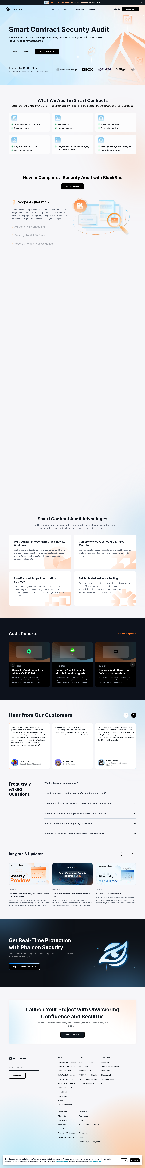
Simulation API (85, 1071)
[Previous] (12, 664)
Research (83, 1133)
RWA (103, 1083)
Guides (81, 1137)
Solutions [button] (67, 9)
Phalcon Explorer (86, 1062)
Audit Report (84, 1116)
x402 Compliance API (88, 1079)
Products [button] (55, 9)
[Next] (132, 664)
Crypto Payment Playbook (89, 1142)
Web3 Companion (65, 1105)
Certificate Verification (66, 1137)
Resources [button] (79, 9)
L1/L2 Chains (106, 1071)
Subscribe (17, 1076)
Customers (62, 1120)
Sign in (117, 9)
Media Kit (61, 1129)
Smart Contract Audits (67, 1062)
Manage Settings (62, 1161)
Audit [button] (46, 9)
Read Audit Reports (21, 51)
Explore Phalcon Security (24, 966)
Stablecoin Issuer (108, 1075)
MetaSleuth (62, 1092)
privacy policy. (95, 1161)
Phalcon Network (65, 1088)
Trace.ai (61, 1100)
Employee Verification (66, 1133)
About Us (62, 1116)
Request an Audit (47, 51)
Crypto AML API (64, 1096)
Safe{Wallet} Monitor (66, 1075)
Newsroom (62, 1125)
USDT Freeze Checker (88, 1075)
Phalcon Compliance (66, 1083)
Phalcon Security (65, 1071)
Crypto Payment (107, 1079)
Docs (81, 1120)
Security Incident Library (89, 1125)
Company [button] (92, 9)
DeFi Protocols (107, 1062)
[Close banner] (142, 2)
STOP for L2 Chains (66, 1079)
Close (124, 1160)
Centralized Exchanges (110, 1066)
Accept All (135, 1160)
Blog (80, 1129)
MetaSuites (83, 1066)
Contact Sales (130, 9)
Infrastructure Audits (66, 1066)
